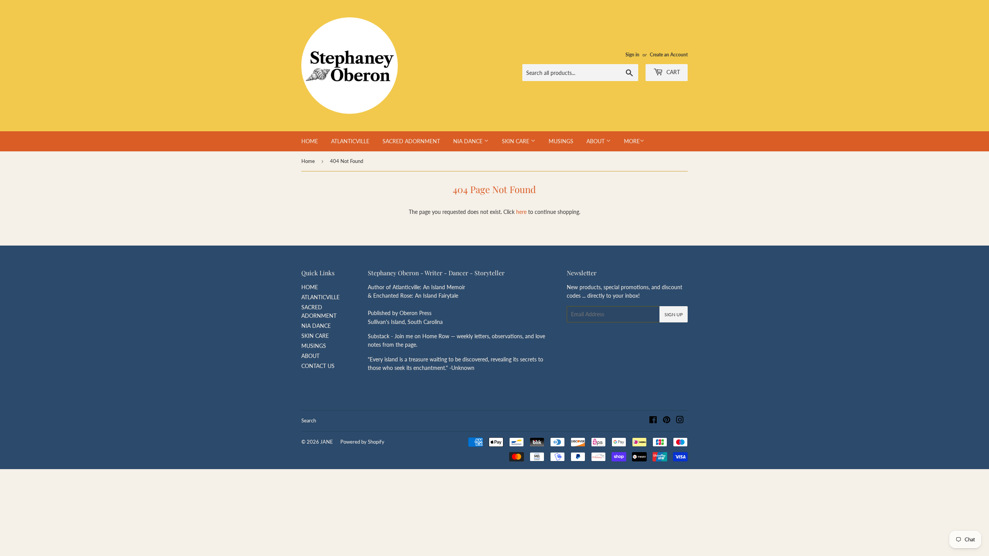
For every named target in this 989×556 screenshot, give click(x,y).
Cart (672, 72)
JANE (326, 442)
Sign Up (673, 314)
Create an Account (669, 55)
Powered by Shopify (362, 442)
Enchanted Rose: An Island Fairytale (415, 295)
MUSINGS (561, 141)
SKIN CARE (516, 141)
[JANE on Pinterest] (667, 420)
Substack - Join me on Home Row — (412, 336)
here (521, 211)
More (632, 141)
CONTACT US (318, 366)
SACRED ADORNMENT (411, 141)
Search (308, 420)
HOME (309, 141)
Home (308, 161)
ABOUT (596, 141)
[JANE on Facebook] (653, 420)
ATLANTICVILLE (350, 141)
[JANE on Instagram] (680, 420)
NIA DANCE (468, 141)
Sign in (632, 55)
